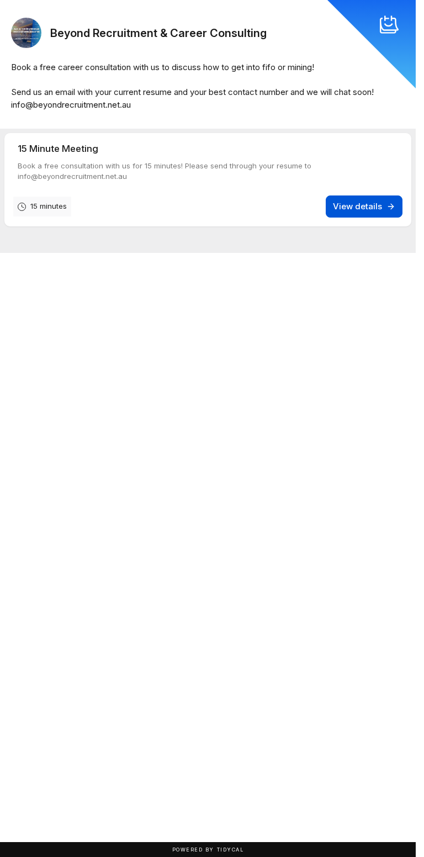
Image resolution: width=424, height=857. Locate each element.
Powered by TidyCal (208, 850)
